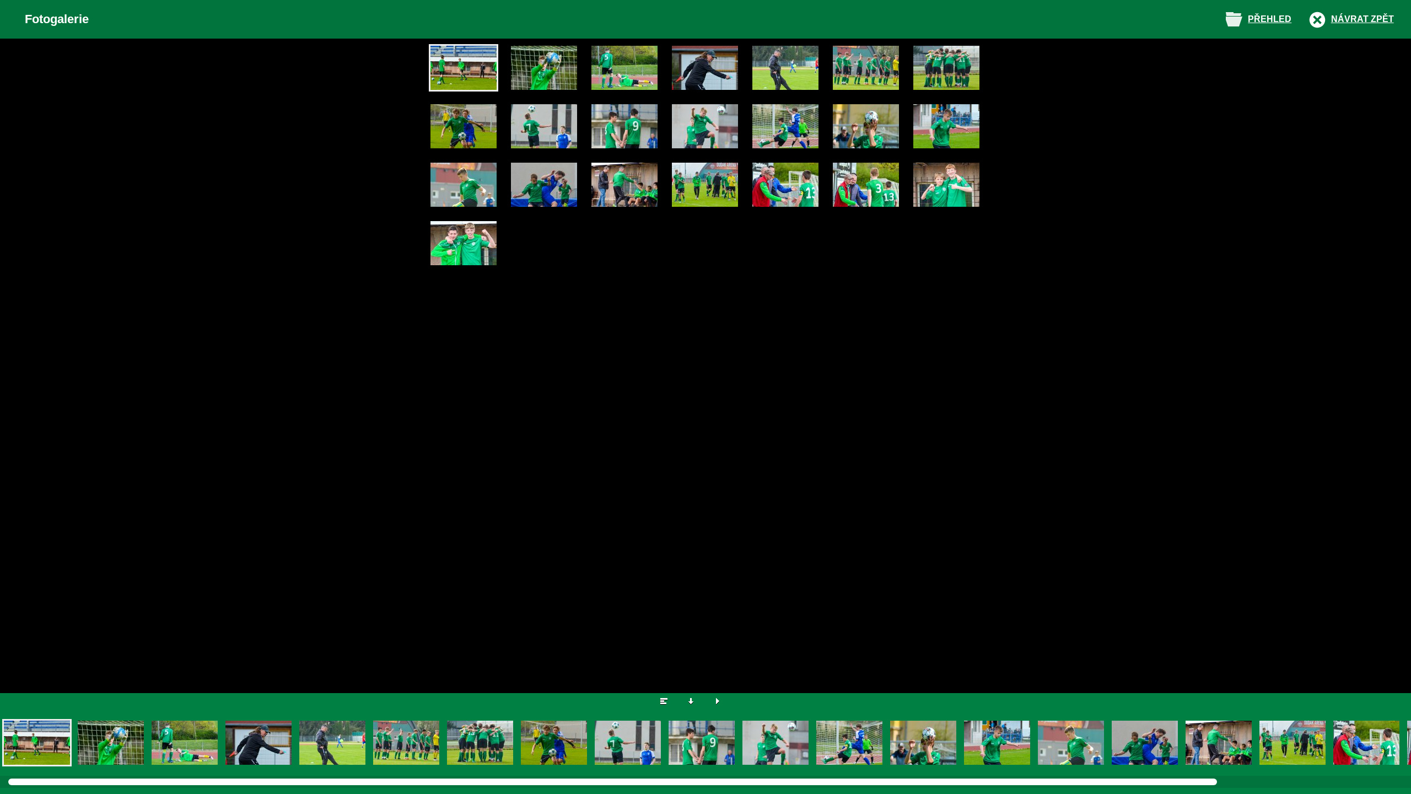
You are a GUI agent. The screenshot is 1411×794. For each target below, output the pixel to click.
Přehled (1269, 19)
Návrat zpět (1362, 19)
